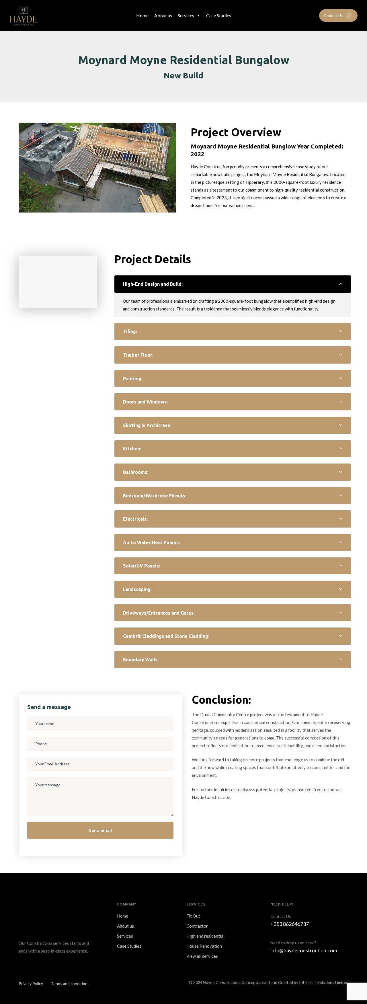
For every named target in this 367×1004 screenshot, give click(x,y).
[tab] (233, 284)
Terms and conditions (70, 983)
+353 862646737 (289, 924)
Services (186, 15)
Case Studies (218, 15)
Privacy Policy (31, 983)
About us (163, 15)
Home (142, 15)
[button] (233, 284)
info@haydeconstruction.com (303, 950)
